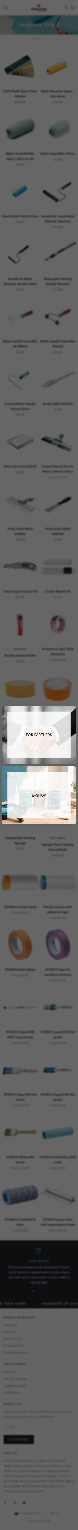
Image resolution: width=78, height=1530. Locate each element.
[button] (39, 795)
